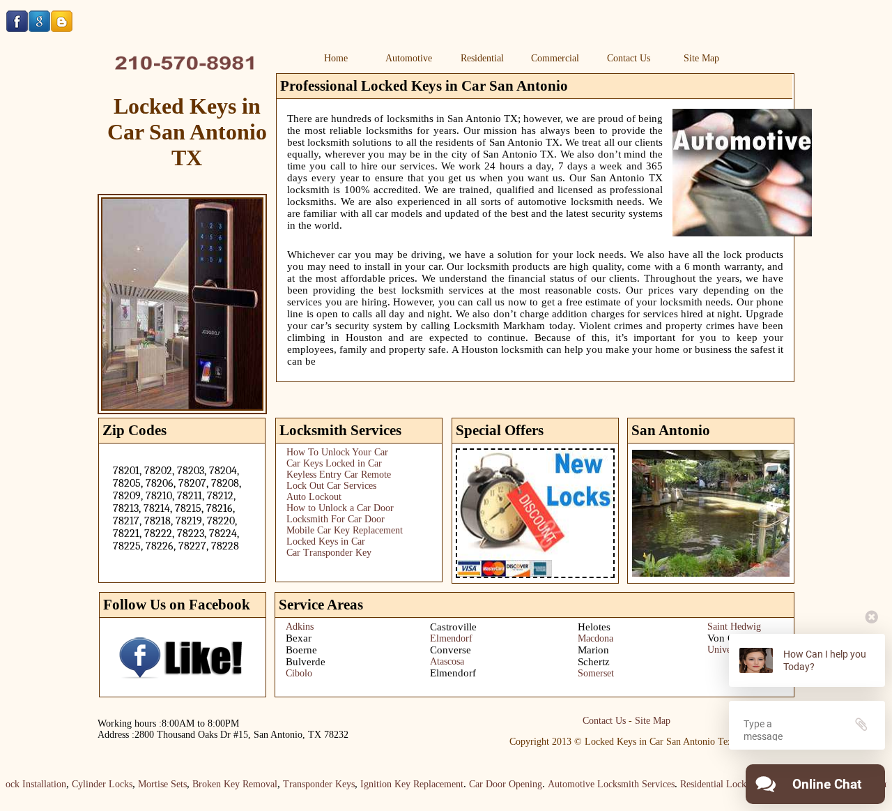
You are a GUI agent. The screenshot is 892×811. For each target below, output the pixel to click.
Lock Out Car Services (331, 485)
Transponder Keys (305, 784)
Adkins (300, 626)
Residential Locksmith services (726, 784)
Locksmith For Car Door (335, 519)
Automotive (408, 58)
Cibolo (299, 673)
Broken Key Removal (220, 784)
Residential (482, 58)
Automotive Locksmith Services (597, 784)
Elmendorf (451, 638)
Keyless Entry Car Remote (338, 474)
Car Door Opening (491, 784)
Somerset (596, 673)
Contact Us (628, 58)
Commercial (555, 58)
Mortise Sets (148, 784)
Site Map (701, 58)
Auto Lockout (313, 497)
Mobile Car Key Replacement (344, 530)
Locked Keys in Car (325, 541)
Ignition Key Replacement (397, 784)
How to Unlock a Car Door (340, 508)
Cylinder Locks (88, 784)
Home (336, 58)
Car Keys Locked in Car (334, 463)
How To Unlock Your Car (337, 452)
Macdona (595, 638)
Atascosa (447, 661)
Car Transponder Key (328, 552)
